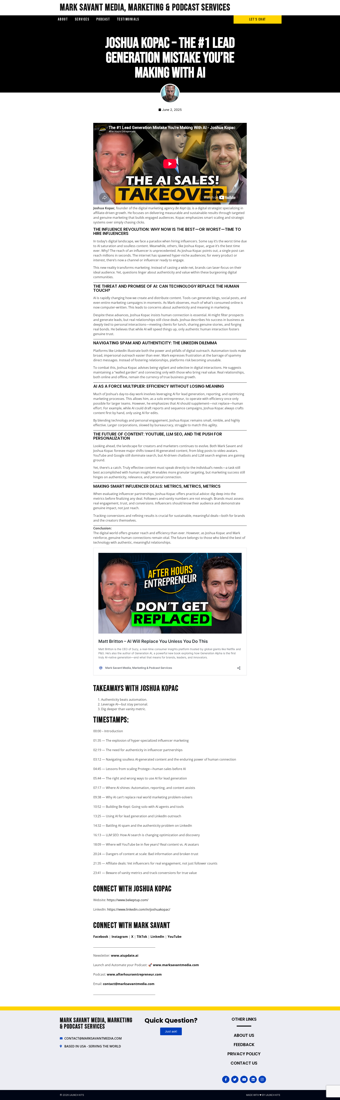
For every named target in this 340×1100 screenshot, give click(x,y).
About (63, 19)
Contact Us (244, 1063)
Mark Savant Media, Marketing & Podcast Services (145, 7)
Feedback (244, 1044)
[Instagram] (262, 1079)
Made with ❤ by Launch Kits (263, 1095)
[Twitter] (234, 1079)
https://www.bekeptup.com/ (127, 900)
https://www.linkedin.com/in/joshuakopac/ (138, 909)
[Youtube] (244, 1079)
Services (82, 19)
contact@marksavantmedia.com (128, 984)
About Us (244, 1035)
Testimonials (128, 19)
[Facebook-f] (225, 1079)
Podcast (103, 19)
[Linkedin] (253, 1079)
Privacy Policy (244, 1054)
